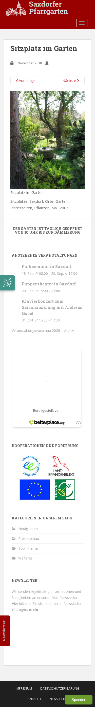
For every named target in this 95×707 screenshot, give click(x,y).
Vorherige (26, 80)
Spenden (78, 699)
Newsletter (4, 631)
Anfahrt (34, 699)
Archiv (69, 330)
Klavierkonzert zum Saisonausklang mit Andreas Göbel (52, 307)
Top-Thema (28, 548)
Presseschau (28, 538)
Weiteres (25, 558)
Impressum (24, 688)
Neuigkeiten (28, 528)
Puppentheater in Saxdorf (49, 283)
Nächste (69, 80)
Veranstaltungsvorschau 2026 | (38, 330)
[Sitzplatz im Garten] (47, 139)
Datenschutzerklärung (59, 688)
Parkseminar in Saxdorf (47, 266)
